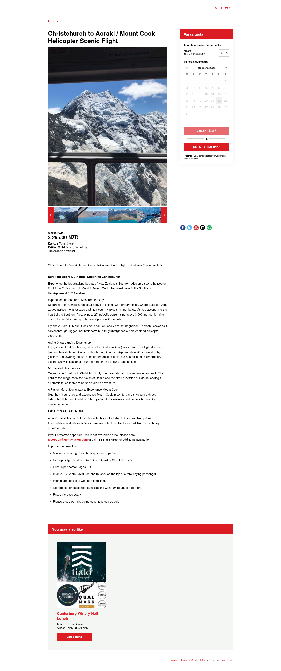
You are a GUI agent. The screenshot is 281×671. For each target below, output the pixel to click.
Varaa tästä (74, 637)
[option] (63, 215)
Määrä (194, 52)
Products (53, 21)
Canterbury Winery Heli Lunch (77, 616)
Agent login (227, 660)
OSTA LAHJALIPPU (206, 147)
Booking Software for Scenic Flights (188, 660)
